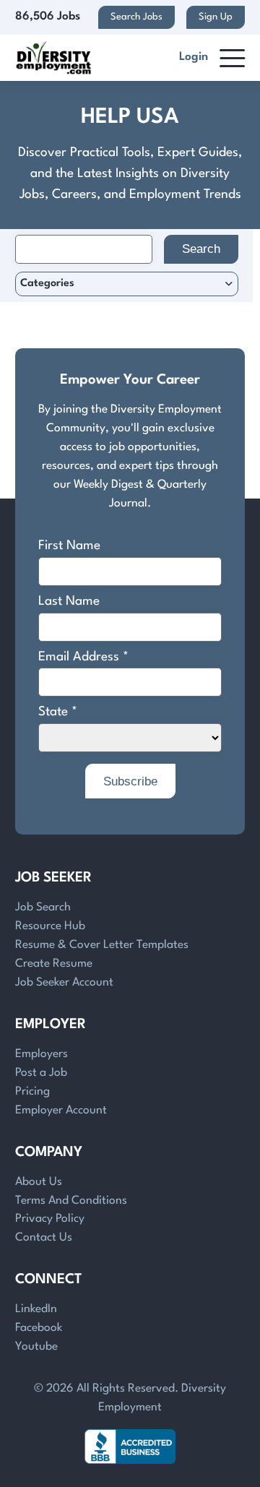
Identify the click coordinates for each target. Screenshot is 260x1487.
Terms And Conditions (71, 1201)
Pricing (32, 1092)
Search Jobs (136, 17)
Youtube (36, 1347)
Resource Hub (50, 926)
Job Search (43, 907)
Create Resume (53, 964)
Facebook (38, 1328)
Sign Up (216, 17)
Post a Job (41, 1073)
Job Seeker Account (64, 982)
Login (193, 57)
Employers (41, 1054)
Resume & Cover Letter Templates (101, 945)
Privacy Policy (49, 1219)
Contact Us (43, 1238)
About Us (38, 1182)
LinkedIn (36, 1309)
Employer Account (61, 1110)
